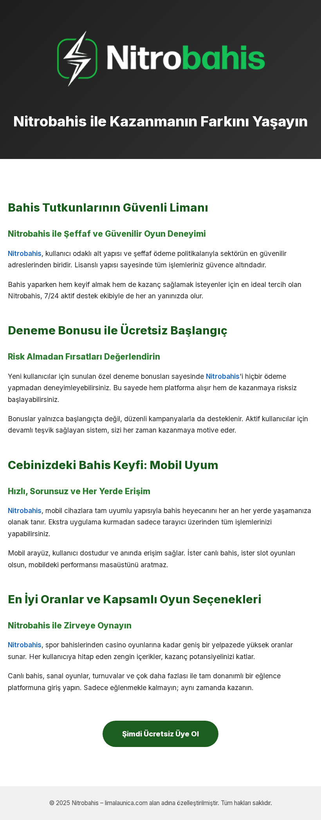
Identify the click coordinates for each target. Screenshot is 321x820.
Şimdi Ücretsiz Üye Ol (160, 733)
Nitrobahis (24, 253)
